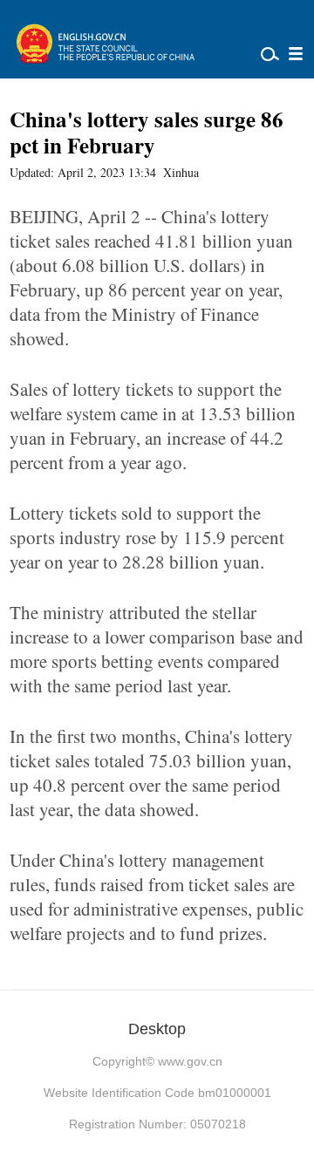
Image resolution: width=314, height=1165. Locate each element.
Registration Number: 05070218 (157, 1124)
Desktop (157, 1029)
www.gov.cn (190, 1061)
